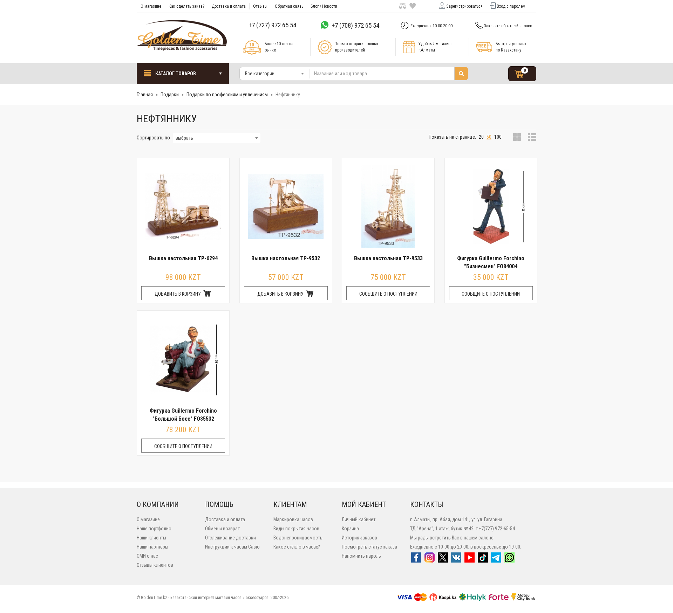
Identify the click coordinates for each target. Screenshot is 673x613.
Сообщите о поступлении (388, 294)
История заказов (359, 537)
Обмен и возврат (222, 528)
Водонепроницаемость (297, 537)
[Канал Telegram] (496, 560)
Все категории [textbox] (259, 73)
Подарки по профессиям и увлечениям (227, 94)
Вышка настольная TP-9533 (388, 258)
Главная (145, 94)
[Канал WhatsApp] (509, 560)
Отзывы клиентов (155, 565)
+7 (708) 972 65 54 (355, 25)
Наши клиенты (151, 537)
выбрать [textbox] (184, 138)
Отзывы (260, 6)
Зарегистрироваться (464, 6)
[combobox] (275, 73)
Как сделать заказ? (186, 6)
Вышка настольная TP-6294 (183, 258)
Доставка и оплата (229, 6)
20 (481, 137)
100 (498, 137)
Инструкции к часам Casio (232, 547)
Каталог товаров (175, 73)
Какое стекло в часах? (296, 547)
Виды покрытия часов (296, 528)
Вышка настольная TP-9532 (285, 258)
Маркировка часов (293, 519)
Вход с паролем (511, 6)
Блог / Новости (324, 6)
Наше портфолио (154, 528)
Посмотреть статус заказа (369, 547)
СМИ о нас (147, 556)
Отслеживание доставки (230, 537)
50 (489, 137)
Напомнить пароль (361, 556)
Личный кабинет (358, 519)
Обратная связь (289, 6)
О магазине (151, 6)
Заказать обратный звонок (508, 25)
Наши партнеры (152, 547)
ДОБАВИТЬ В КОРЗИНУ (178, 294)
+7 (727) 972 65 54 (272, 25)
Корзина (350, 528)
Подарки (170, 94)
